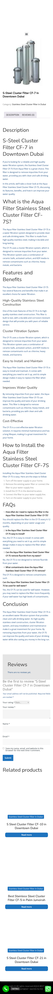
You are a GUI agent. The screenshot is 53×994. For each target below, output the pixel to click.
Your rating (9, 702)
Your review (9, 707)
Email (6, 736)
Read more (26, 834)
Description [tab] (12, 115)
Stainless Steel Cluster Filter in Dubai (29, 104)
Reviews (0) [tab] (28, 115)
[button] (27, 34)
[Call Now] (5, 988)
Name (6, 723)
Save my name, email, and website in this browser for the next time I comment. (24, 749)
